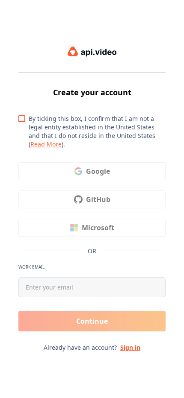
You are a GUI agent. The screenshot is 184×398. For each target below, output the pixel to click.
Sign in (130, 347)
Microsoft (98, 227)
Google (98, 171)
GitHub (98, 199)
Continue (92, 321)
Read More (46, 144)
